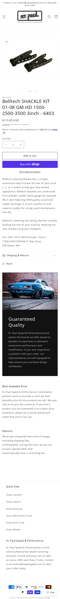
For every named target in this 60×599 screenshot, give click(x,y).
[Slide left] (23, 91)
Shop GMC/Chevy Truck (19, 515)
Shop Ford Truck (15, 522)
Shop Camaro (13, 501)
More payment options (30, 171)
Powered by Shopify (43, 598)
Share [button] (9, 263)
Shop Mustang (14, 508)
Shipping (5, 124)
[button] (3, 16)
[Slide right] (36, 91)
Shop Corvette (14, 494)
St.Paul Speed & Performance (26, 598)
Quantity (6, 138)
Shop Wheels (13, 529)
